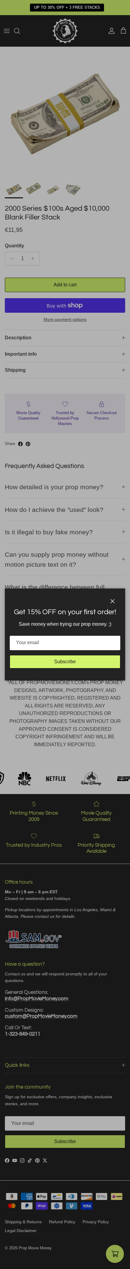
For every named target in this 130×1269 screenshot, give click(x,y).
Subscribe (65, 661)
